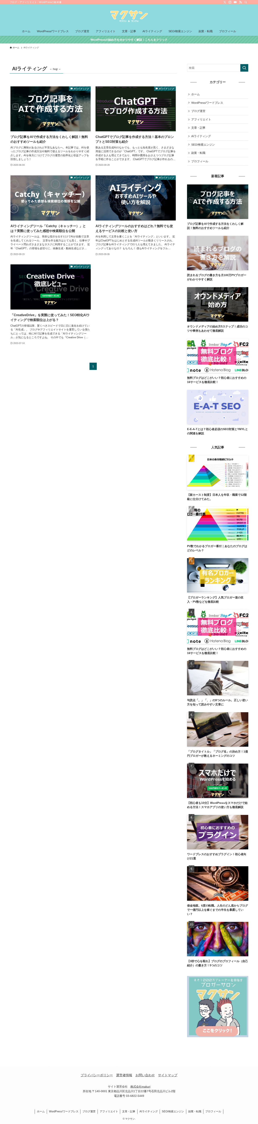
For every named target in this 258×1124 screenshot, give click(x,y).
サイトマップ (167, 1075)
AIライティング (201, 136)
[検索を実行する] (244, 68)
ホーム (195, 94)
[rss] (240, 2)
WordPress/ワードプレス (207, 102)
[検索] (245, 2)
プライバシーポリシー (97, 1075)
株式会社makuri (140, 1086)
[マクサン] (129, 16)
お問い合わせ (145, 1075)
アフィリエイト (201, 119)
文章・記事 (198, 127)
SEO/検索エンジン (203, 144)
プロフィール (199, 161)
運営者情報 (124, 1075)
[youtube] (235, 2)
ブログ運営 (198, 111)
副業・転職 (198, 152)
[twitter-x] (224, 2)
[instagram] (230, 2)
